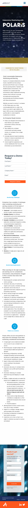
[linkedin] (20, 504)
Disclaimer (23, 499)
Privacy (18, 499)
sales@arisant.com (16, 458)
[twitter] (24, 504)
